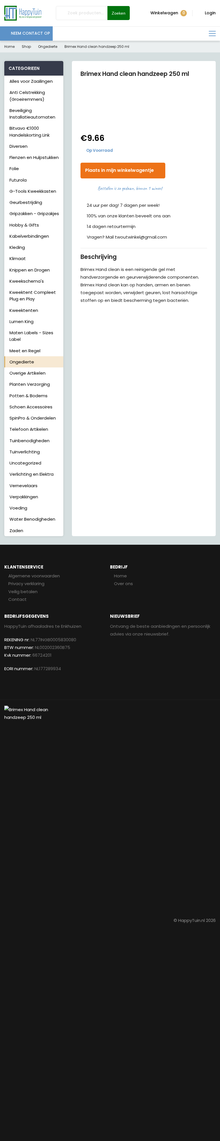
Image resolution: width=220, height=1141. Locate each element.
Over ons (123, 584)
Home (9, 46)
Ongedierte (47, 46)
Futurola (18, 180)
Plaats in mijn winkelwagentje (119, 170)
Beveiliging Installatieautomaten (32, 113)
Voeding (18, 508)
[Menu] (212, 34)
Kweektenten (23, 310)
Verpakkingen (23, 497)
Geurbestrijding (25, 202)
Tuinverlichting (24, 452)
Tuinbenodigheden (29, 441)
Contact (17, 599)
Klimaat (17, 258)
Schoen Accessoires (30, 407)
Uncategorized (25, 463)
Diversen (18, 146)
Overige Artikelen (27, 373)
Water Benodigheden (32, 519)
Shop (26, 46)
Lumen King (21, 321)
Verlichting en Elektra (31, 474)
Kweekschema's (26, 281)
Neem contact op (30, 33)
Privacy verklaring (26, 584)
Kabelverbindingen (29, 236)
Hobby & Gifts (24, 225)
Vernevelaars (23, 486)
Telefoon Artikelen (28, 429)
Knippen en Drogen (29, 270)
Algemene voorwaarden (34, 576)
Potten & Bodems (28, 396)
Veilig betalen (23, 592)
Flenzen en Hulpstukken (34, 157)
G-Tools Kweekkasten (32, 191)
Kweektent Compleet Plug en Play (32, 295)
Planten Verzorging (29, 384)
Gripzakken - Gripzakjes (34, 214)
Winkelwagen (167, 13)
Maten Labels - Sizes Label (31, 336)
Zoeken (118, 13)
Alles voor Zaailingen (31, 81)
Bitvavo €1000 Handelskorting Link (29, 131)
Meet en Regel (24, 351)
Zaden (16, 531)
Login (210, 13)
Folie (14, 169)
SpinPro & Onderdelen (32, 418)
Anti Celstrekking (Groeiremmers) (27, 95)
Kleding (17, 247)
